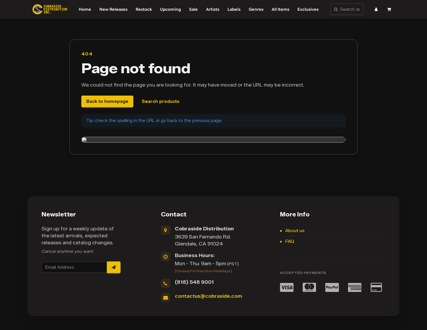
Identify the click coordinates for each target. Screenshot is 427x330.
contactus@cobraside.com (208, 296)
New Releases (113, 9)
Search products (161, 101)
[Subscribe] (114, 267)
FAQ (289, 241)
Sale (193, 9)
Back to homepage (107, 101)
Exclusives (308, 9)
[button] (376, 9)
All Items (280, 9)
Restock (144, 9)
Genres (256, 9)
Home (85, 9)
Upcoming (170, 9)
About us (294, 230)
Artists (212, 9)
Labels (234, 9)
